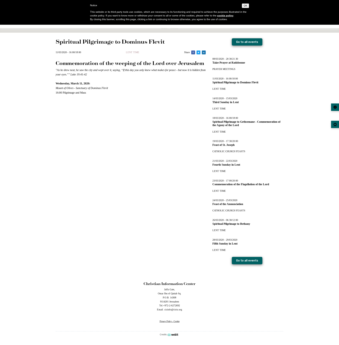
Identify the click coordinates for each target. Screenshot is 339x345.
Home (164, 28)
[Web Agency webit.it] (173, 334)
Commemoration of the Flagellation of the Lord (240, 184)
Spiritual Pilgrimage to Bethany (231, 223)
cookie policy (225, 15)
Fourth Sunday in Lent (226, 164)
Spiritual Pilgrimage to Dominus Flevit (235, 82)
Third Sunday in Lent (225, 102)
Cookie (177, 321)
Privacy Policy (166, 321)
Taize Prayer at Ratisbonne (228, 62)
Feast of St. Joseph (223, 144)
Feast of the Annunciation (227, 204)
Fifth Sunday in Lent (224, 243)
